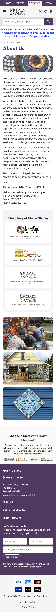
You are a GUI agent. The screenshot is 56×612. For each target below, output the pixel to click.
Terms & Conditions (28, 602)
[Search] (48, 21)
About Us (8, 501)
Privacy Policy (28, 607)
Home (5, 42)
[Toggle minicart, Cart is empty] (51, 11)
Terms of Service (27, 566)
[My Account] (40, 11)
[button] (7, 3)
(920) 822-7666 (19, 202)
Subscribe (12, 557)
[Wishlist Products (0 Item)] (45, 11)
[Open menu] (4, 11)
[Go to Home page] (17, 11)
